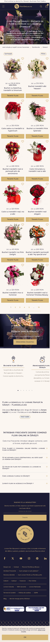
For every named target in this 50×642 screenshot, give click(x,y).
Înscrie (25, 517)
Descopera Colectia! (25, 342)
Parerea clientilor (9, 575)
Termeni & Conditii (9, 593)
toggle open (3, 6)
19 (39, 307)
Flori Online (32, 581)
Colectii (6, 581)
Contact (16, 567)
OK (25, 637)
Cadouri (14, 581)
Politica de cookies (25, 593)
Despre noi (7, 567)
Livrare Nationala (35, 587)
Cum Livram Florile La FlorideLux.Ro (30, 575)
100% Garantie (22, 587)
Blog (5, 598)
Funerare (23, 581)
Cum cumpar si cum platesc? (29, 571)
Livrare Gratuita (8, 587)
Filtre (43, 54)
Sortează (8, 54)
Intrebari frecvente (9, 571)
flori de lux (23, 6)
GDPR (36, 593)
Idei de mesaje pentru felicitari (20, 598)
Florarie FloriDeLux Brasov (31, 567)
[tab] (18, 390)
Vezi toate (25, 417)
